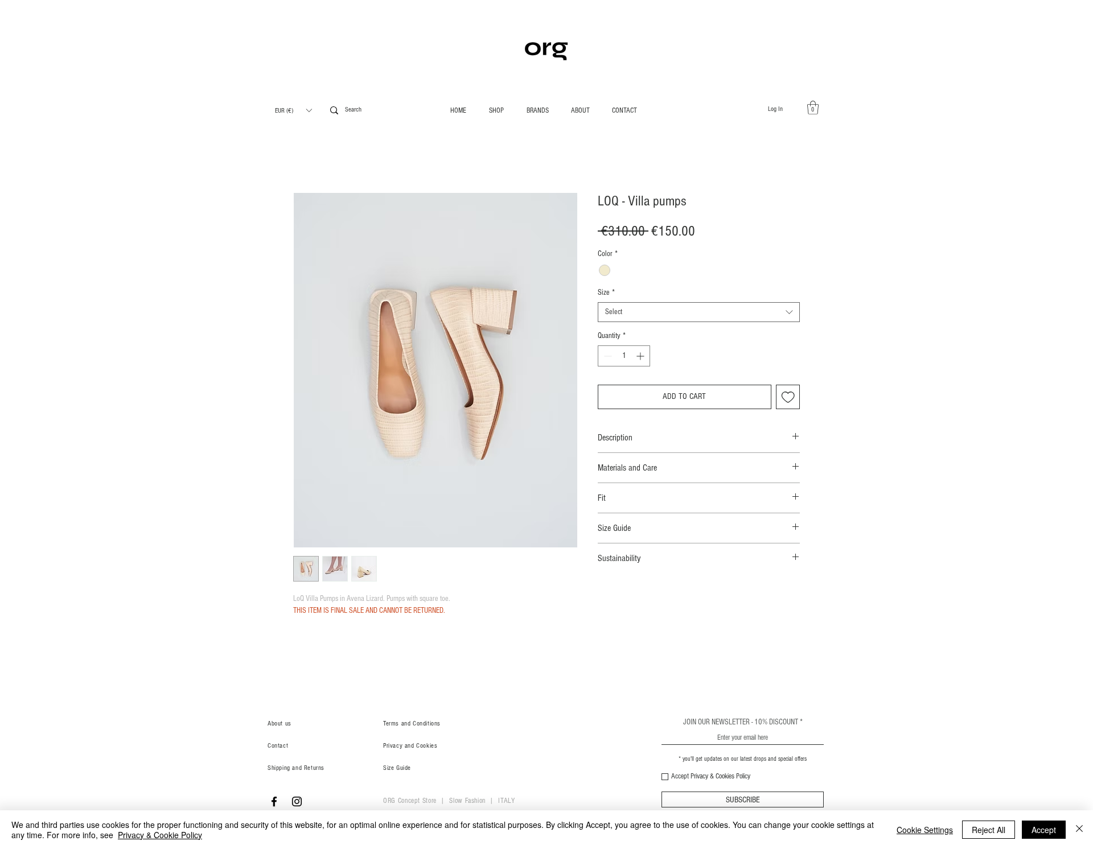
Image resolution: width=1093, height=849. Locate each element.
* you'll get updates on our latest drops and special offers (743, 759)
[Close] (1079, 829)
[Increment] (641, 356)
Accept (1044, 829)
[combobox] (699, 312)
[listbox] (293, 110)
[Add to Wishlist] (788, 397)
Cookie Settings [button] (925, 829)
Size (606, 292)
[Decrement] (606, 356)
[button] (293, 110)
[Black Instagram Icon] (296, 801)
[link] (813, 107)
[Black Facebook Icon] (274, 801)
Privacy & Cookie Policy (160, 834)
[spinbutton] (624, 356)
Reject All (988, 829)
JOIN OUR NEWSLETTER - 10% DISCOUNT (740, 722)
